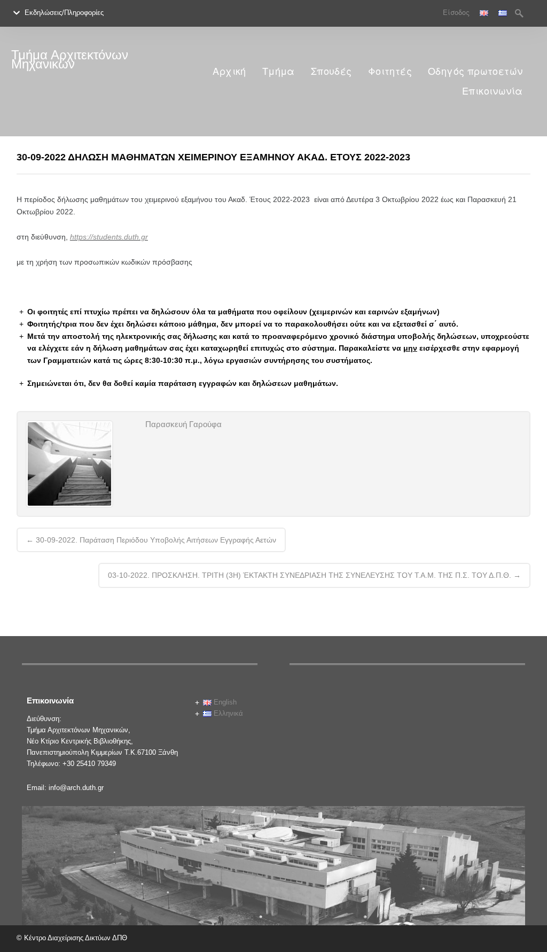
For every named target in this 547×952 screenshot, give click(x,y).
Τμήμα (278, 71)
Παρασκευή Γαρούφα (183, 424)
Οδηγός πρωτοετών (475, 71)
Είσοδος (456, 12)
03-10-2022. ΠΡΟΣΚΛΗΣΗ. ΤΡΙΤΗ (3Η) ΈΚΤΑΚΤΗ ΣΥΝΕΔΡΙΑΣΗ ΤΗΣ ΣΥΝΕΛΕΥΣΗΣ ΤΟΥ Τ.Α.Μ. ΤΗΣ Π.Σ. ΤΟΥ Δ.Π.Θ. (314, 575)
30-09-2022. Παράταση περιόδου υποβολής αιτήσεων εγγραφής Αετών (151, 540)
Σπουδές (331, 71)
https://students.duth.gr (109, 237)
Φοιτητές (390, 71)
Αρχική (229, 71)
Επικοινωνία (492, 91)
